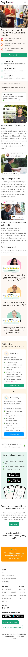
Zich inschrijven (14, 55)
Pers (20, 598)
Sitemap (14, 638)
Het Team (22, 592)
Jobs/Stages (22, 595)
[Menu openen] (25, 2)
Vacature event (13, 83)
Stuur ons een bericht (14, 558)
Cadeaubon (5, 581)
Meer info (14, 381)
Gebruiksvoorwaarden (10, 636)
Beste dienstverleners (8, 575)
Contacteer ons (6, 598)
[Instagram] (8, 608)
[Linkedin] (5, 608)
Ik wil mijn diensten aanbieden (12, 627)
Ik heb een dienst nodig (10, 622)
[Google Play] (14, 480)
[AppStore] (13, 475)
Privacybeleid (20, 636)
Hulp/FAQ (4, 601)
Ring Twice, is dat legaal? (9, 595)
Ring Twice (4, 83)
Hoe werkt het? (6, 589)
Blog (3, 572)
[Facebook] (2, 608)
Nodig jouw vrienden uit (9, 578)
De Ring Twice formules (9, 592)
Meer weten (14, 524)
